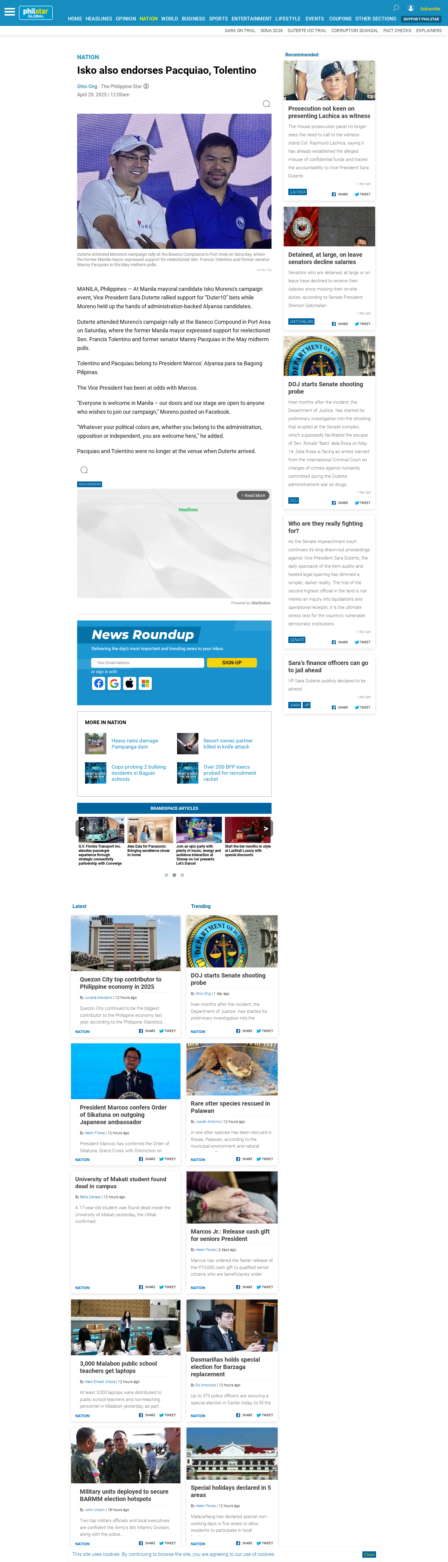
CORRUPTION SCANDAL (355, 30)
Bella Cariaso (90, 1197)
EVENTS (315, 19)
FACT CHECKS (397, 30)
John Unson (95, 1510)
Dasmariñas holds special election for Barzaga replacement (225, 1367)
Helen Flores (206, 1250)
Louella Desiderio (98, 997)
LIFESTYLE (288, 19)
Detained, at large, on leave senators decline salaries (325, 258)
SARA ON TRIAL (240, 30)
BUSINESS (193, 19)
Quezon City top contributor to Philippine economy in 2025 (121, 983)
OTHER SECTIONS (375, 19)
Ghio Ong (87, 86)
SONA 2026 (272, 30)
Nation (88, 57)
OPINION (126, 19)
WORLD (169, 19)
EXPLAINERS (429, 30)
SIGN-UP (232, 663)
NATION (149, 19)
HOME (75, 19)
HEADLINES (99, 19)
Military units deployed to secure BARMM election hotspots (124, 1495)
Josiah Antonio (208, 1122)
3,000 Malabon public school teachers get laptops (118, 1367)
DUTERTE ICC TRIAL (307, 30)
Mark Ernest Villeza (100, 1382)
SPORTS (218, 19)
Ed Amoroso (206, 1385)
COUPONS (340, 19)
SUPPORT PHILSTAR (421, 19)
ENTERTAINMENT (252, 19)
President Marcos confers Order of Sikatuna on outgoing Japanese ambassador (123, 1115)
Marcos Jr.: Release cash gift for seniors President (230, 1235)
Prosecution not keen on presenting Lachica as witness (329, 112)
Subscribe (430, 8)
